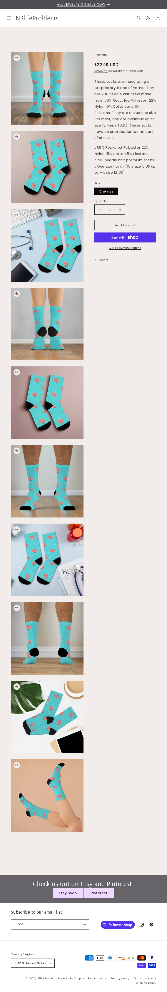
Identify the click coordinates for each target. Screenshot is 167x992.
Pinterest (99, 893)
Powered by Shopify (71, 978)
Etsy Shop (68, 893)
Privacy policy (120, 978)
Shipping (101, 71)
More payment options (125, 248)
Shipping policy (145, 983)
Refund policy (97, 978)
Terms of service (145, 978)
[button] (9, 18)
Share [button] (104, 260)
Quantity (100, 201)
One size (106, 191)
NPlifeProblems (47, 978)
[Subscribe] (84, 924)
